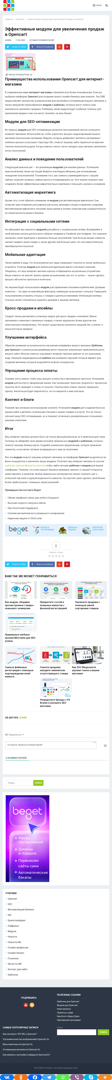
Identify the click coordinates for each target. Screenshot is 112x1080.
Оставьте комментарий (41, 40)
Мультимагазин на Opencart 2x (18, 1044)
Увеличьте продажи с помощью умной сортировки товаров (87, 605)
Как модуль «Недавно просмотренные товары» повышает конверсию (19, 605)
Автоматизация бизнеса (21, 909)
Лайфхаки (13, 926)
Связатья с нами (65, 1012)
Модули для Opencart (67, 1005)
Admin (8, 40)
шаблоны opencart (15, 465)
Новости (12, 936)
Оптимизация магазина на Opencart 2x (21, 1049)
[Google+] (59, 47)
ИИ (9, 915)
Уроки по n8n (15, 963)
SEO (10, 904)
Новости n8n (14, 942)
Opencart (19, 19)
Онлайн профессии (18, 947)
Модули (12, 931)
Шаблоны (13, 974)
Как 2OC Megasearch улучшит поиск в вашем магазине (85, 670)
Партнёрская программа (69, 1020)
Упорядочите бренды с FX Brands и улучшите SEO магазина (55, 702)
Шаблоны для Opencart (68, 1001)
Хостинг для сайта (17, 969)
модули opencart (36, 465)
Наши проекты (64, 1009)
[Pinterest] (67, 47)
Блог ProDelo (46, 1068)
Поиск (60, 1027)
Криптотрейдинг (17, 920)
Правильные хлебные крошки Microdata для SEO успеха (20, 637)
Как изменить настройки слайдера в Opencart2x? (26, 1055)
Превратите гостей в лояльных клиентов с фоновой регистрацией (53, 605)
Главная (9, 19)
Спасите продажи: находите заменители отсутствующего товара (54, 670)
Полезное (13, 958)
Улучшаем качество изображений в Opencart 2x (26, 1039)
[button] (97, 5)
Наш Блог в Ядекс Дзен (68, 1016)
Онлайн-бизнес (16, 953)
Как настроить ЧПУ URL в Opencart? (20, 1034)
